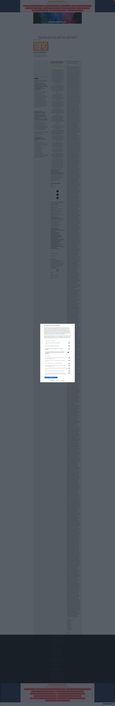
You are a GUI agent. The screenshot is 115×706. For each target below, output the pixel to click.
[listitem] (57, 340)
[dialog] (57, 353)
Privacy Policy (63, 380)
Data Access (57, 380)
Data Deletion (52, 380)
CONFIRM (51, 377)
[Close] (73, 325)
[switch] (68, 342)
